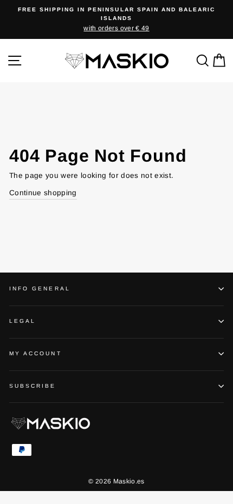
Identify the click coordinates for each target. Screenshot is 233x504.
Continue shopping (43, 193)
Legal (22, 321)
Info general (39, 288)
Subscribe (32, 386)
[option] (116, 19)
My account (35, 353)
